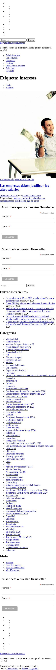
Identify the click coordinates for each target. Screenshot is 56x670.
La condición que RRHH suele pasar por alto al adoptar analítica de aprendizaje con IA (27, 317)
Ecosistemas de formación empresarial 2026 (25, 391)
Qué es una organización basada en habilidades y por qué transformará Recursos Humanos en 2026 (30, 322)
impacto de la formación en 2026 (20, 430)
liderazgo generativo (15, 456)
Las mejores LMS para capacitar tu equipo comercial (29, 446)
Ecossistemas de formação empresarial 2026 (26, 394)
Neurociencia (12, 474)
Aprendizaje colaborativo (17, 349)
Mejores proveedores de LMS (19, 466)
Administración (13, 55)
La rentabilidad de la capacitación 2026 (23, 443)
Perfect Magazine (30, 668)
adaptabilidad (12, 339)
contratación (11, 381)
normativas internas (14, 480)
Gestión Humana (13, 422)
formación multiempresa (17, 409)
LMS (8, 461)
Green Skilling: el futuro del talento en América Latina (30, 303)
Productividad (12, 495)
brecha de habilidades (15, 365)
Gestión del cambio (14, 420)
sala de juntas (33, 201)
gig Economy (12, 425)
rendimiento (11, 500)
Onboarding (11, 482)
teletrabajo (10, 529)
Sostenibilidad (12, 521)
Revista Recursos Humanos (12, 43)
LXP (8, 464)
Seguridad (10, 516)
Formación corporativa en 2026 (20, 407)
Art (7, 354)
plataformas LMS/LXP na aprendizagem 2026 (27, 493)
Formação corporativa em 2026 (20, 404)
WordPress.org (12, 570)
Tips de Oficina (13, 534)
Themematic (12, 668)
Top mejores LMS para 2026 (19, 537)
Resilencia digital (13, 506)
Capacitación (12, 58)
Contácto (10, 71)
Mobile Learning (13, 469)
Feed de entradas (13, 565)
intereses (17, 198)
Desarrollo (10, 60)
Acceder (9, 562)
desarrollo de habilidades (17, 388)
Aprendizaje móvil (14, 352)
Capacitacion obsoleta (16, 370)
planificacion (20, 201)
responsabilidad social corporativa (21, 511)
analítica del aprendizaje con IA (20, 344)
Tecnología (11, 524)
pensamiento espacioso (16, 487)
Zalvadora (10, 550)
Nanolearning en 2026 (16, 472)
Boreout (9, 362)
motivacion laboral (30, 198)
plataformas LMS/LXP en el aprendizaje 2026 (26, 490)
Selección (10, 68)
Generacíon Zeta (13, 412)
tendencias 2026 (13, 532)
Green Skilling (12, 427)
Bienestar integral (14, 357)
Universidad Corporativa (17, 547)
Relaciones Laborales (15, 65)
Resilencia (10, 503)
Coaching (10, 373)
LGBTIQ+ (11, 448)
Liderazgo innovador (15, 459)
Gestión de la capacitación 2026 (20, 417)
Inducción (10, 433)
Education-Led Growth (16, 396)
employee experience (15, 399)
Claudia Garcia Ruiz (31, 195)
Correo (6, 226)
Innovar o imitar (13, 435)
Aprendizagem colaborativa (18, 347)
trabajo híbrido (12, 539)
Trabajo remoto (13, 542)
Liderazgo (10, 451)
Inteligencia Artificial (15, 440)
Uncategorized (12, 545)
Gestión (9, 63)
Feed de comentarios (15, 567)
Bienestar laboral (13, 360)
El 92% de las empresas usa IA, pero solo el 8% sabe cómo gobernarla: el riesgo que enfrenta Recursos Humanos (30, 311)
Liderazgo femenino (15, 453)
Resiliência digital (14, 508)
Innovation (11, 438)
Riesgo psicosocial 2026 (17, 513)
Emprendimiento (13, 401)
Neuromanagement (14, 477)
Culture (9, 383)
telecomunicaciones (14, 526)
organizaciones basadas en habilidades (23, 485)
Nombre (6, 216)
